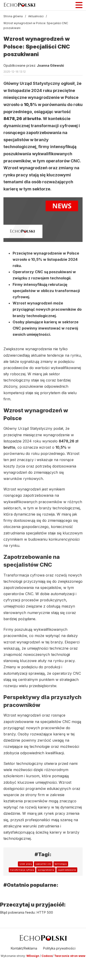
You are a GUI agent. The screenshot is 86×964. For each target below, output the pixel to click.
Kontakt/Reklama (24, 948)
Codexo (47, 956)
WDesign (33, 956)
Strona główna (13, 16)
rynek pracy (25, 864)
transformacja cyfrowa (22, 870)
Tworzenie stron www (69, 956)
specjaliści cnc (43, 864)
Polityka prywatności (59, 948)
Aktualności (36, 16)
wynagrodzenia (46, 870)
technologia (61, 864)
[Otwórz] (79, 5)
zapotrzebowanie (67, 870)
